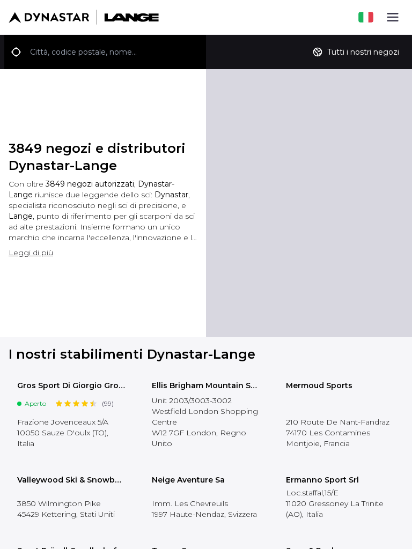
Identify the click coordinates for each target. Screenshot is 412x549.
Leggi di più (31, 252)
